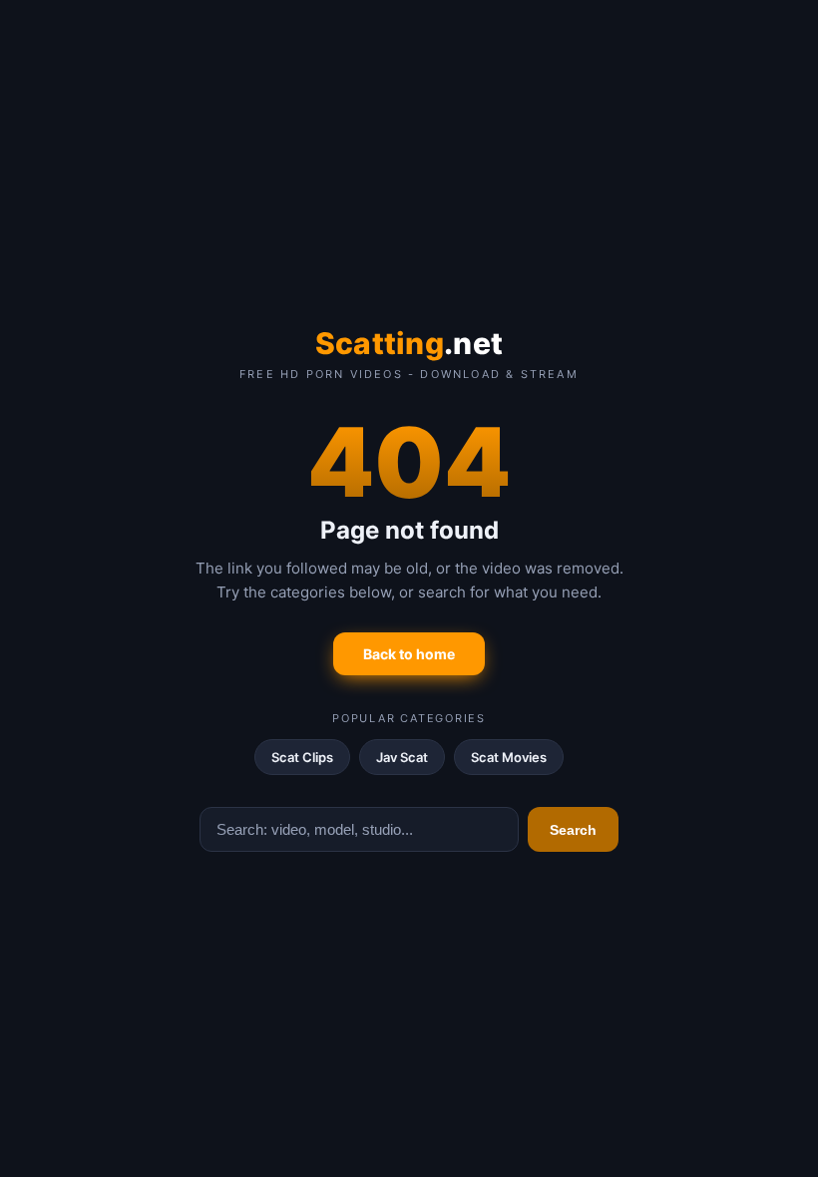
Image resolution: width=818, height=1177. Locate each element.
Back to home (409, 653)
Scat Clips (302, 757)
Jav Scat (402, 757)
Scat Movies (509, 757)
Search (573, 830)
